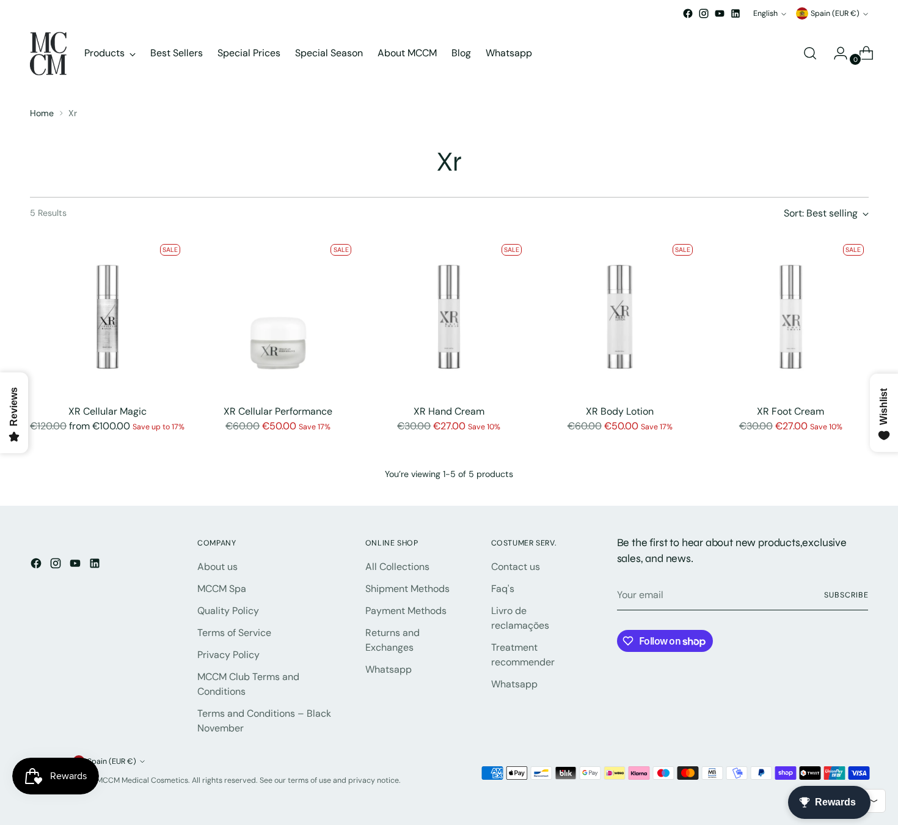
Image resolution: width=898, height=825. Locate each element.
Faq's (502, 588)
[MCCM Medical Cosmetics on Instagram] (703, 13)
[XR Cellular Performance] (278, 317)
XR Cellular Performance (278, 411)
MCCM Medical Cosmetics (142, 780)
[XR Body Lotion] (620, 317)
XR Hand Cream (449, 411)
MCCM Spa (221, 588)
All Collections (397, 566)
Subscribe (846, 595)
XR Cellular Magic (107, 411)
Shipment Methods (407, 588)
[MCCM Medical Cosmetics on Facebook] (687, 13)
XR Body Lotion (620, 411)
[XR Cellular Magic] (108, 317)
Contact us (515, 566)
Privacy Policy (228, 654)
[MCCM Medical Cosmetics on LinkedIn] (735, 13)
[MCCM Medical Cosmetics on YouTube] (719, 13)
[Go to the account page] (835, 53)
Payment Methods (406, 610)
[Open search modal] (810, 53)
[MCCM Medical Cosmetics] (48, 53)
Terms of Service (234, 632)
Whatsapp (388, 669)
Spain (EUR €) (835, 13)
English (765, 13)
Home (42, 113)
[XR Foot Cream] (791, 317)
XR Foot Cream (790, 411)
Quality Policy (228, 610)
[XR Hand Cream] (449, 317)
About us (217, 566)
